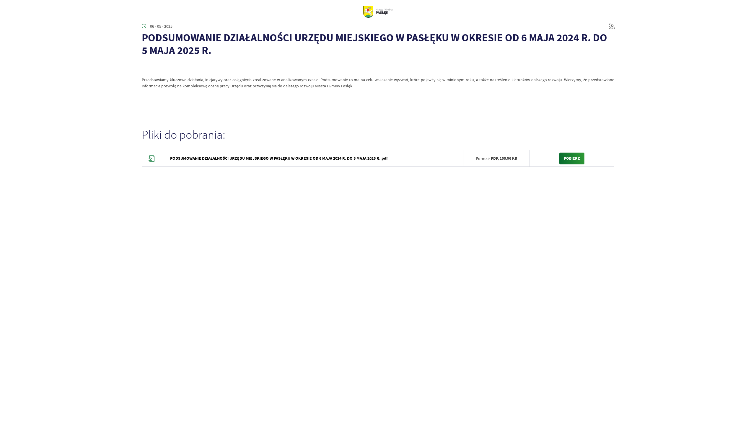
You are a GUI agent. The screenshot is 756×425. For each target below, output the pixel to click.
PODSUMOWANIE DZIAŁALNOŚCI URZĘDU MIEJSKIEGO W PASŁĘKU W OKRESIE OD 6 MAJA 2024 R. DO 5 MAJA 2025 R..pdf (279, 158)
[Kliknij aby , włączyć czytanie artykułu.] (146, 68)
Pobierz (572, 158)
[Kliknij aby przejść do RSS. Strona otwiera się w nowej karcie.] (612, 26)
